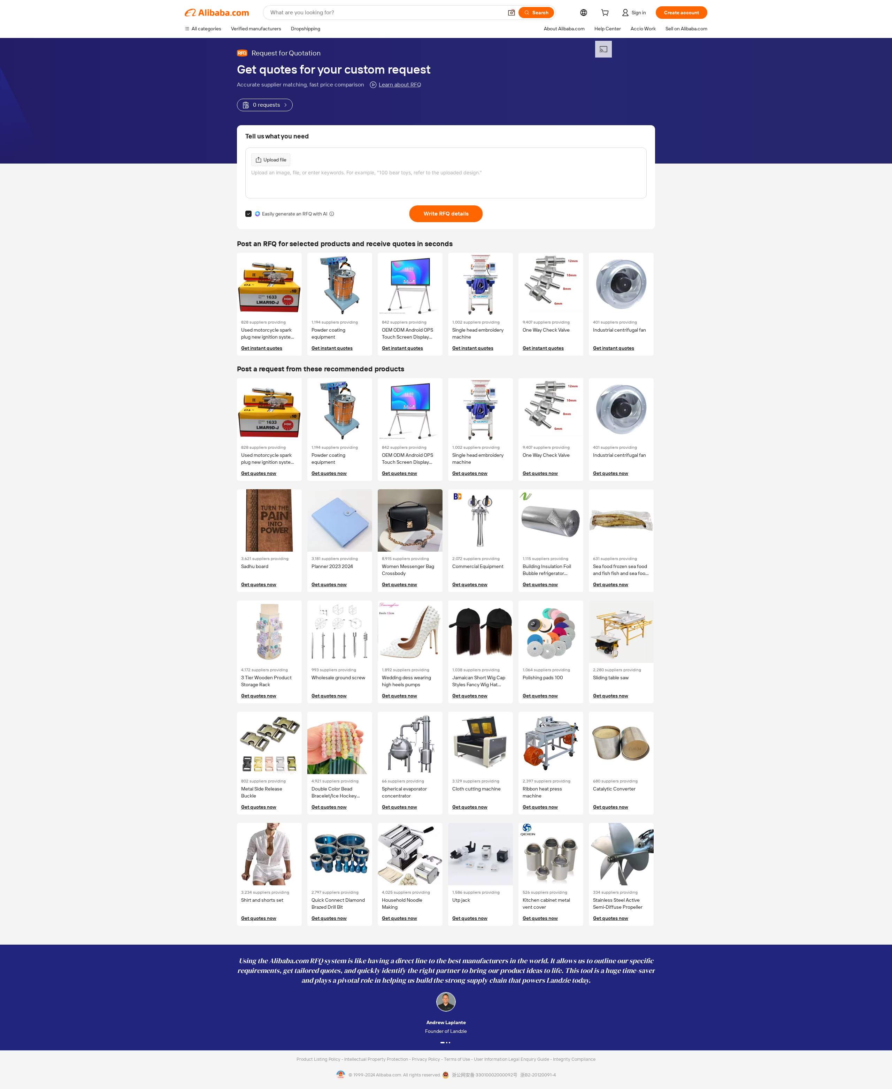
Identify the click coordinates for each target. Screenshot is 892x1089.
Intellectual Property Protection (376, 1059)
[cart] (606, 13)
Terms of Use (457, 1059)
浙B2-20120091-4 (538, 1074)
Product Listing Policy (319, 1059)
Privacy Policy (426, 1059)
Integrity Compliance (574, 1059)
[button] (511, 12)
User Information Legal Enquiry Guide (511, 1059)
